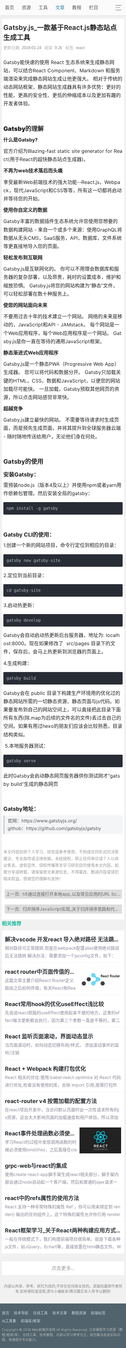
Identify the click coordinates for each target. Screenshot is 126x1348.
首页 (9, 7)
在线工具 (40, 1313)
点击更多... (63, 1268)
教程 (76, 7)
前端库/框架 (30, 1321)
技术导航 (21, 1313)
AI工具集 (9, 1321)
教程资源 (79, 1313)
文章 (60, 7)
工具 (43, 7)
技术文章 (59, 1313)
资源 (26, 7)
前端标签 (98, 1313)
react (80, 47)
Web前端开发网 (43, 1330)
